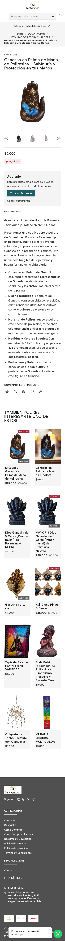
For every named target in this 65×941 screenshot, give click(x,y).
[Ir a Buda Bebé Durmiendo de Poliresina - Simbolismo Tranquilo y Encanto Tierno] (48, 640)
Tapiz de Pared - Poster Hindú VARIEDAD (16, 666)
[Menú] (4, 16)
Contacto (9, 820)
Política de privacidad (16, 848)
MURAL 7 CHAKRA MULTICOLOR (45, 738)
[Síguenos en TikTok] (33, 799)
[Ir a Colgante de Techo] (17, 712)
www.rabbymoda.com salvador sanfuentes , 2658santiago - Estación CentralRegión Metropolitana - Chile (24, 897)
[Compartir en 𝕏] (15, 391)
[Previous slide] (6, 138)
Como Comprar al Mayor (18, 834)
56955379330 (15, 887)
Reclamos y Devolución (18, 838)
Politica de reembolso (16, 843)
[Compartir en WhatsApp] (24, 391)
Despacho (10, 825)
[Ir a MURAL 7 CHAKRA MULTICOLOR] (48, 712)
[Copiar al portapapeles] (41, 391)
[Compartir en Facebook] (7, 391)
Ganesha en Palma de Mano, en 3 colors (46, 471)
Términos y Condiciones (18, 852)
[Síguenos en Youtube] (28, 799)
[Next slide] (58, 138)
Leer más (46, 26)
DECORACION (36, 33)
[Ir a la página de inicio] (33, 6)
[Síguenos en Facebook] (23, 799)
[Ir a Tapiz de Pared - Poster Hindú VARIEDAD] (17, 640)
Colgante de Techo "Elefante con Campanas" (16, 738)
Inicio (20, 33)
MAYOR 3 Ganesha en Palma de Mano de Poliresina (15, 473)
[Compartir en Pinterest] (32, 391)
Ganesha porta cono (15, 606)
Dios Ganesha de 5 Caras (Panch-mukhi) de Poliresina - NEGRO (16, 540)
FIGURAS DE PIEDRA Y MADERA (30, 37)
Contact (8, 870)
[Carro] (60, 16)
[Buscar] (53, 16)
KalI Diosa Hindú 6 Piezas (47, 606)
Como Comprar (13, 829)
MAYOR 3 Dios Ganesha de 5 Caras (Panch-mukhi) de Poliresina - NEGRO (46, 541)
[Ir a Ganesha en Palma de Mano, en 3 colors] (48, 446)
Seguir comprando (18, 201)
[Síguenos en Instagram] (18, 799)
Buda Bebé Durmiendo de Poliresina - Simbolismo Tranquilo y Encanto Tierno (46, 671)
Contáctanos (23, 193)
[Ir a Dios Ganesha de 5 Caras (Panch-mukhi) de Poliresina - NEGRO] (17, 511)
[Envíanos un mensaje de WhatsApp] (58, 934)
